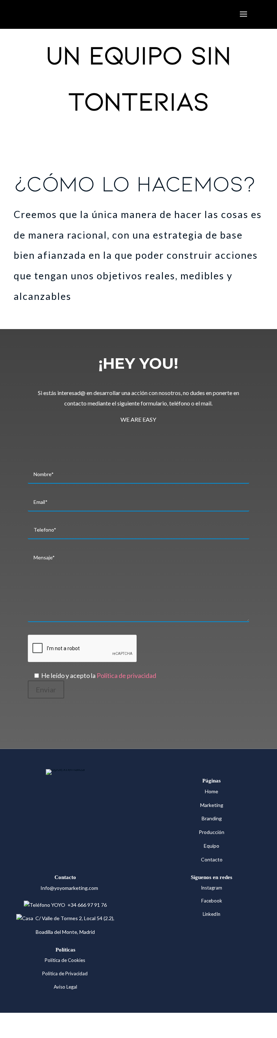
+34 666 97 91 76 (86, 905)
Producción (211, 832)
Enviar (46, 689)
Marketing (211, 805)
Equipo (211, 846)
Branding (212, 818)
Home (211, 791)
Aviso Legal (65, 987)
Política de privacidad (126, 675)
